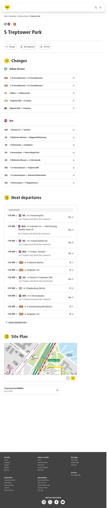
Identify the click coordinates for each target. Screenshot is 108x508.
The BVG (7, 457)
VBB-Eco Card (42, 482)
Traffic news (7, 482)
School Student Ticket (44, 485)
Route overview (9, 485)
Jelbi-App (73, 465)
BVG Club (40, 490)
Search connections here (17, 322)
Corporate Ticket (43, 488)
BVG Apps (74, 457)
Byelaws (6, 470)
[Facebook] (56, 502)
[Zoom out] (68, 378)
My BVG (6, 467)
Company (7, 462)
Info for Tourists (9, 490)
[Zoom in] (73, 378)
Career (6, 460)
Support (6, 465)
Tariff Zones (41, 465)
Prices (39, 460)
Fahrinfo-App (75, 462)
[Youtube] (63, 502)
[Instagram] (44, 502)
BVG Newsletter (76, 475)
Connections (12, 16)
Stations (6, 488)
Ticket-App (74, 460)
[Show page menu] (100, 7)
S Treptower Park (34, 16)
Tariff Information (43, 462)
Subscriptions (42, 477)
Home (6, 16)
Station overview (23, 16)
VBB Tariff (40, 470)
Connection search (9, 480)
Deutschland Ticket (43, 480)
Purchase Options (43, 467)
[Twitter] (50, 502)
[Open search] (96, 7)
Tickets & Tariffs (43, 457)
